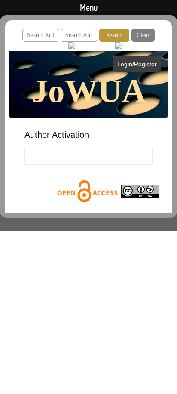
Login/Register (137, 64)
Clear (143, 35)
